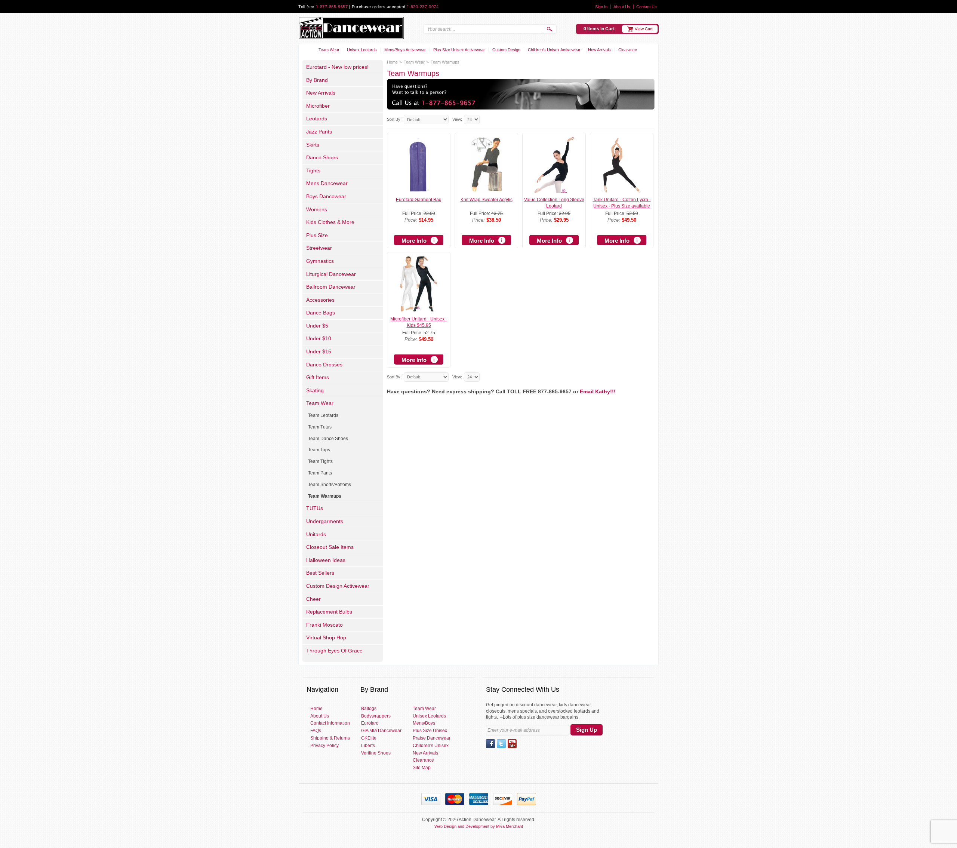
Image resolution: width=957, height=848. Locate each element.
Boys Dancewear (326, 196)
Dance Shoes (322, 157)
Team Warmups (324, 496)
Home (392, 62)
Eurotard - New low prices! (337, 67)
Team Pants (320, 473)
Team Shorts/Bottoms (329, 484)
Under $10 (318, 338)
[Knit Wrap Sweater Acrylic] (486, 189)
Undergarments (324, 521)
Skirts (312, 145)
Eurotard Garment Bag (418, 199)
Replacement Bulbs (329, 612)
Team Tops (319, 449)
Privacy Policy (324, 745)
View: (457, 119)
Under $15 (318, 351)
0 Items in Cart (599, 28)
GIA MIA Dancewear (381, 730)
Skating (315, 390)
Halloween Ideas (325, 560)
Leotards (316, 119)
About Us (621, 6)
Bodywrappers (376, 716)
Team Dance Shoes (328, 438)
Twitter (501, 743)
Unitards (316, 534)
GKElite (368, 738)
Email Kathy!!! (598, 391)
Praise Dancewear (431, 738)
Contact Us (646, 6)
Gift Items (317, 377)
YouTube (512, 743)
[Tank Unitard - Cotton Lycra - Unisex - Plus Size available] (621, 189)
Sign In (601, 6)
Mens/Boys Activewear (405, 49)
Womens (316, 209)
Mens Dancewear (327, 183)
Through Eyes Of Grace (334, 651)
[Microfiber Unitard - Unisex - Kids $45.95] (418, 308)
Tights (313, 170)
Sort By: (394, 119)
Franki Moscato (324, 625)
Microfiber (318, 106)
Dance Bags (320, 313)
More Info (414, 240)
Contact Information (330, 723)
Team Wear (329, 49)
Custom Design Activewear (337, 586)
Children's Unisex (431, 745)
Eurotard (370, 723)
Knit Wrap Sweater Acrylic (487, 199)
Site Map (422, 767)
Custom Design (506, 49)
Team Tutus (320, 427)
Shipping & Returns (330, 738)
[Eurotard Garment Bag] (418, 189)
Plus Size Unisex (430, 730)
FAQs (315, 730)
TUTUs (314, 508)
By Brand (317, 80)
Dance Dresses (324, 365)
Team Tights (320, 461)
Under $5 (317, 326)
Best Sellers (320, 573)
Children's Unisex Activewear (554, 49)
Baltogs (368, 708)
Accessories (320, 300)
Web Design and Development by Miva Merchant (478, 826)
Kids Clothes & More (330, 222)
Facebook (490, 743)
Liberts (368, 745)
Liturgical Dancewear (331, 274)
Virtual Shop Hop (326, 637)
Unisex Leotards (362, 49)
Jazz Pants (319, 132)
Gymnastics (320, 261)
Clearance (627, 49)
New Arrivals (599, 49)
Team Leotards (323, 415)
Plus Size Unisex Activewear (459, 49)
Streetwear (319, 248)
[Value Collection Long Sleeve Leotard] (554, 189)
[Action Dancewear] (351, 28)
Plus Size (317, 235)
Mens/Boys (424, 723)
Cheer (313, 599)
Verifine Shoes (376, 753)
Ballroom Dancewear (331, 287)
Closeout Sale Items (330, 547)
